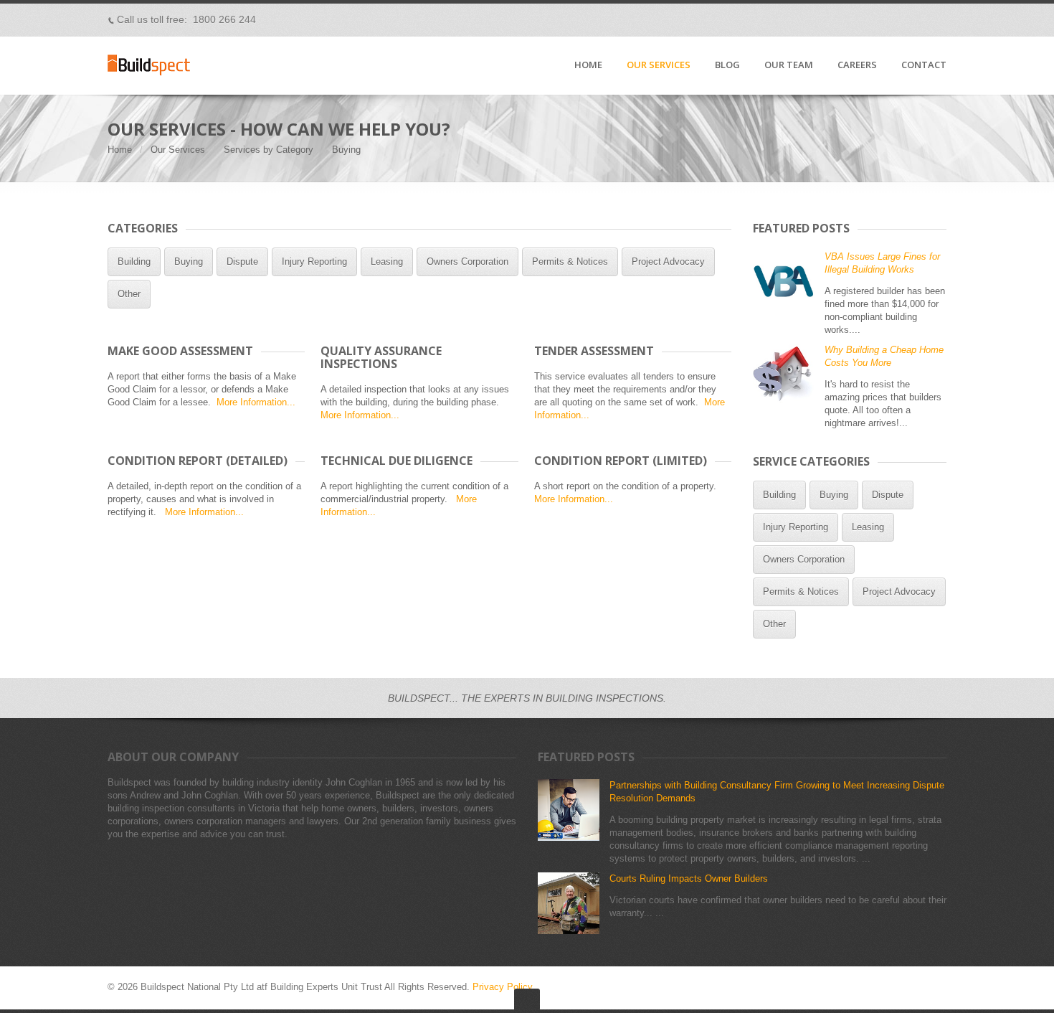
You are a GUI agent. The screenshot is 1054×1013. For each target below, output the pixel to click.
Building (134, 261)
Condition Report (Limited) (620, 460)
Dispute (242, 261)
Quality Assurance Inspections (381, 357)
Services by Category (268, 149)
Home (120, 149)
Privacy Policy (503, 986)
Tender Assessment (594, 351)
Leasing (387, 261)
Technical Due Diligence (397, 460)
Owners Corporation (467, 261)
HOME (588, 65)
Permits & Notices (570, 261)
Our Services (178, 149)
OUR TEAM (788, 65)
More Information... (256, 402)
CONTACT (923, 65)
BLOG (727, 65)
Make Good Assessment (180, 351)
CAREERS (857, 65)
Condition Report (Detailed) (198, 460)
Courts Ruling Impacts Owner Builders (688, 878)
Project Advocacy (668, 261)
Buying (188, 261)
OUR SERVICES (658, 65)
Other (129, 293)
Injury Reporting (314, 261)
